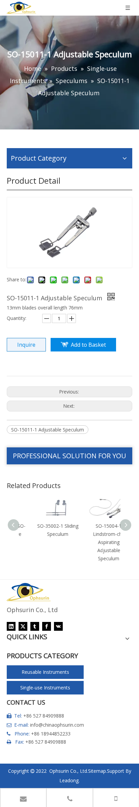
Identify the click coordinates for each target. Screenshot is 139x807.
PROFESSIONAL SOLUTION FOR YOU (69, 455)
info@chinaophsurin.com (57, 725)
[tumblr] (34, 626)
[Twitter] (23, 626)
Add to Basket (88, 344)
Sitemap (97, 771)
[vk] (58, 626)
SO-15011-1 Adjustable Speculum (47, 429)
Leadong (69, 780)
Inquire (26, 344)
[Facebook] (46, 626)
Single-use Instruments (45, 687)
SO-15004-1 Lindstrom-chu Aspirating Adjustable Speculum (95, 542)
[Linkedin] (11, 626)
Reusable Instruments (45, 672)
